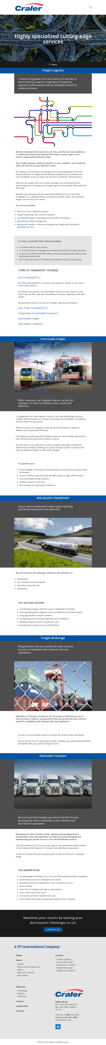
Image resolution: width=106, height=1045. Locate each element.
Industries (21, 996)
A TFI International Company (37, 946)
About (19, 960)
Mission (20, 964)
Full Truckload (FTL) (29, 277)
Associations (22, 975)
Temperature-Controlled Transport (38, 313)
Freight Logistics (63, 959)
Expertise (20, 986)
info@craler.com (63, 1020)
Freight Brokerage (64, 967)
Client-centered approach (28, 966)
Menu (54, 64)
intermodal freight (26, 218)
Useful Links (22, 1006)
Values (20, 969)
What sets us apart (25, 972)
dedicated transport (26, 224)
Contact (20, 1011)
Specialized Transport (30, 324)
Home (19, 955)
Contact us (53, 929)
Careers (20, 1001)
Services (59, 955)
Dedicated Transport (65, 970)
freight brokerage (25, 214)
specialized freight (26, 221)
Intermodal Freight (28, 318)
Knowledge (22, 990)
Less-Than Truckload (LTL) (33, 308)
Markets (21, 993)
